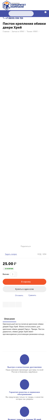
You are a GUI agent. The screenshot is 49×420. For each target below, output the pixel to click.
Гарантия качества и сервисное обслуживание (24, 393)
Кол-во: (6, 274)
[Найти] (31, 13)
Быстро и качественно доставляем (24, 367)
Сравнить (32, 295)
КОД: (40, 254)
